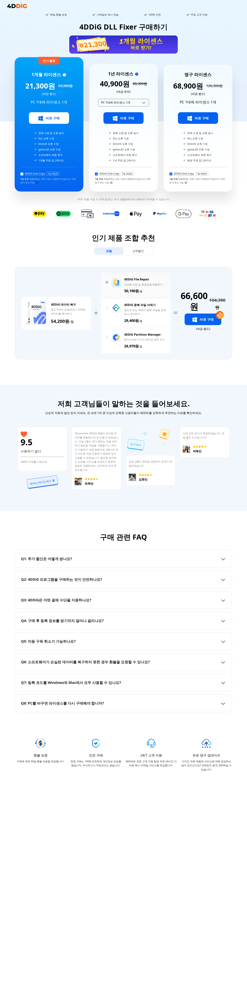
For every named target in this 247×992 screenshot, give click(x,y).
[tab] (109, 251)
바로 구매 (53, 118)
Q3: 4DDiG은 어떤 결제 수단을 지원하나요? (56, 600)
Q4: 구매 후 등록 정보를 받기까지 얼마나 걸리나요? (62, 620)
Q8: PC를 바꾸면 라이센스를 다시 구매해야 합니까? (62, 703)
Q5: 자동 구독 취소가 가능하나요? (48, 641)
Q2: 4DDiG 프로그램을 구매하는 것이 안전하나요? (61, 579)
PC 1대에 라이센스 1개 (115, 102)
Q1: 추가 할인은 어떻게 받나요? (46, 558)
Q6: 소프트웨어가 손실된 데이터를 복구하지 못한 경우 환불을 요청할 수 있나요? (85, 661)
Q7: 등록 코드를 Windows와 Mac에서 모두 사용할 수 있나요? (71, 682)
